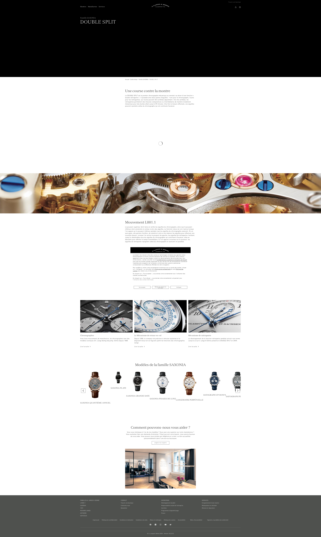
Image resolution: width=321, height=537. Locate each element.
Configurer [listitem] (178, 287)
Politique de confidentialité (162, 269)
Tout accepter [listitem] (142, 287)
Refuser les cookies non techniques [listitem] (160, 287)
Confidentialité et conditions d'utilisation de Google (172, 260)
